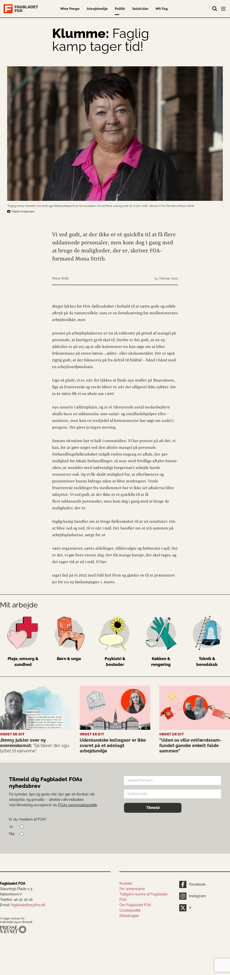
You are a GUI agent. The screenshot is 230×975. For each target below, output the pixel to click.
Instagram (197, 896)
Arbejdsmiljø (97, 9)
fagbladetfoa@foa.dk (28, 905)
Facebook (197, 884)
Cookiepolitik (130, 910)
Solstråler (140, 9)
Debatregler (129, 916)
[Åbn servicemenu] (223, 9)
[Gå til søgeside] (214, 8)
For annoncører (132, 889)
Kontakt (125, 883)
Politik (120, 9)
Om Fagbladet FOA (135, 905)
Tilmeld (152, 808)
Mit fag (162, 9)
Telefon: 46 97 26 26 (16, 899)
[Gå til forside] (22, 8)
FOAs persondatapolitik (77, 805)
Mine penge (70, 9)
